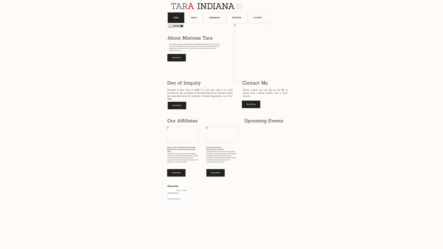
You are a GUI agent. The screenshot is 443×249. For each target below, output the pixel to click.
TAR (183, 6)
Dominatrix (214, 18)
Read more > (178, 50)
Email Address (173, 193)
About (194, 18)
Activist (257, 18)
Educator (236, 18)
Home (176, 18)
